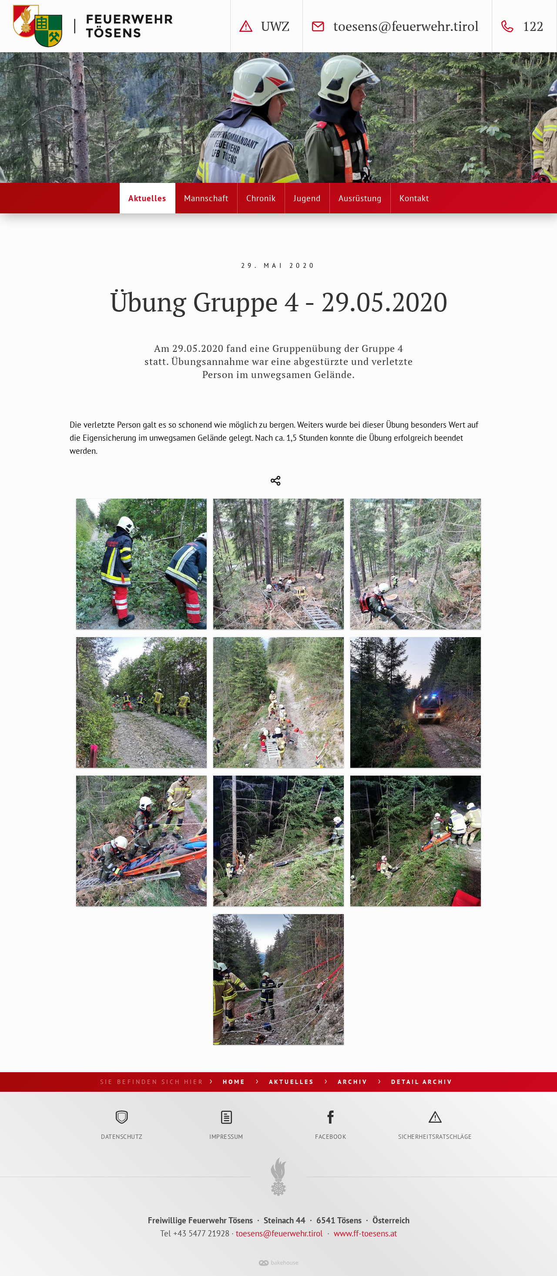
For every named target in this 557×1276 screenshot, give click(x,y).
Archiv (353, 1082)
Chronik (261, 198)
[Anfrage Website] (333, 1233)
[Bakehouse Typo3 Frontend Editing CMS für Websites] (278, 1266)
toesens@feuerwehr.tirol (279, 1233)
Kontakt (414, 198)
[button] (274, 481)
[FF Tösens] (94, 26)
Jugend (307, 198)
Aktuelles (147, 198)
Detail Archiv (422, 1082)
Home (234, 1082)
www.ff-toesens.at (365, 1233)
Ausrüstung (360, 198)
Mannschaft (206, 198)
